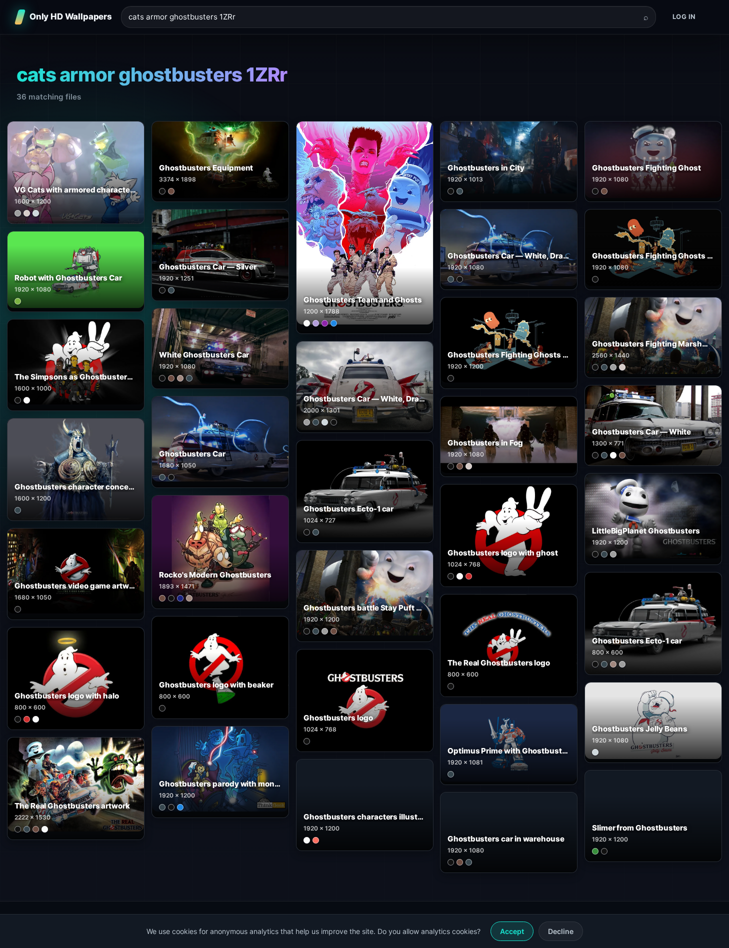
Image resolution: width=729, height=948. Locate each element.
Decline (561, 931)
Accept (512, 931)
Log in (684, 16)
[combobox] (382, 17)
